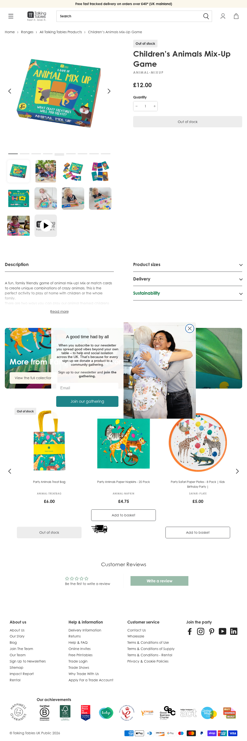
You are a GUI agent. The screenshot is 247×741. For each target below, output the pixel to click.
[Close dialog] (189, 328)
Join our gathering (87, 401)
